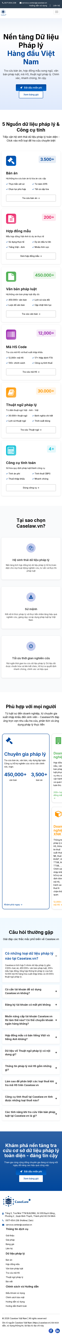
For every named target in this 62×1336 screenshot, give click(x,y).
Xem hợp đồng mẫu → (31, 256)
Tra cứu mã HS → (31, 372)
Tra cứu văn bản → (31, 314)
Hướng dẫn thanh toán (16, 1306)
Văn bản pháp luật (14, 1268)
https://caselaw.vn (41, 1322)
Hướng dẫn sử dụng (38, 5)
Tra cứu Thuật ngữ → (31, 430)
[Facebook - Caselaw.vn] (51, 1331)
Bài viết (9, 1281)
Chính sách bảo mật (15, 1297)
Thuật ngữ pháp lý (14, 1277)
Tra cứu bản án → (31, 198)
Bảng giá (10, 1244)
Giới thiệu (10, 1235)
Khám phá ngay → (13, 904)
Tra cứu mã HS (13, 1273)
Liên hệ (56, 5)
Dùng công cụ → (31, 487)
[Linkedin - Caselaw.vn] (57, 1331)
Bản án (9, 1260)
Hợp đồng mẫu (13, 1264)
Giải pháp (10, 1240)
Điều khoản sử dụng (15, 1293)
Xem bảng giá (31, 94)
